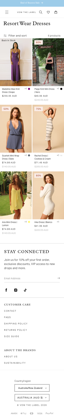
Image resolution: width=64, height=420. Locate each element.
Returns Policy (15, 330)
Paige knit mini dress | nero (44, 90)
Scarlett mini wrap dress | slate (10, 157)
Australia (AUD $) (30, 397)
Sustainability (15, 363)
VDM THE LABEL (30, 405)
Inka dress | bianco (43, 222)
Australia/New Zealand (30, 388)
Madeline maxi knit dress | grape (11, 90)
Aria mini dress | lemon (9, 224)
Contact (10, 311)
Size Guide (11, 336)
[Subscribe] (56, 278)
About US (11, 356)
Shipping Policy (16, 323)
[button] (7, 12)
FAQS (7, 317)
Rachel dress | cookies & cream (42, 157)
